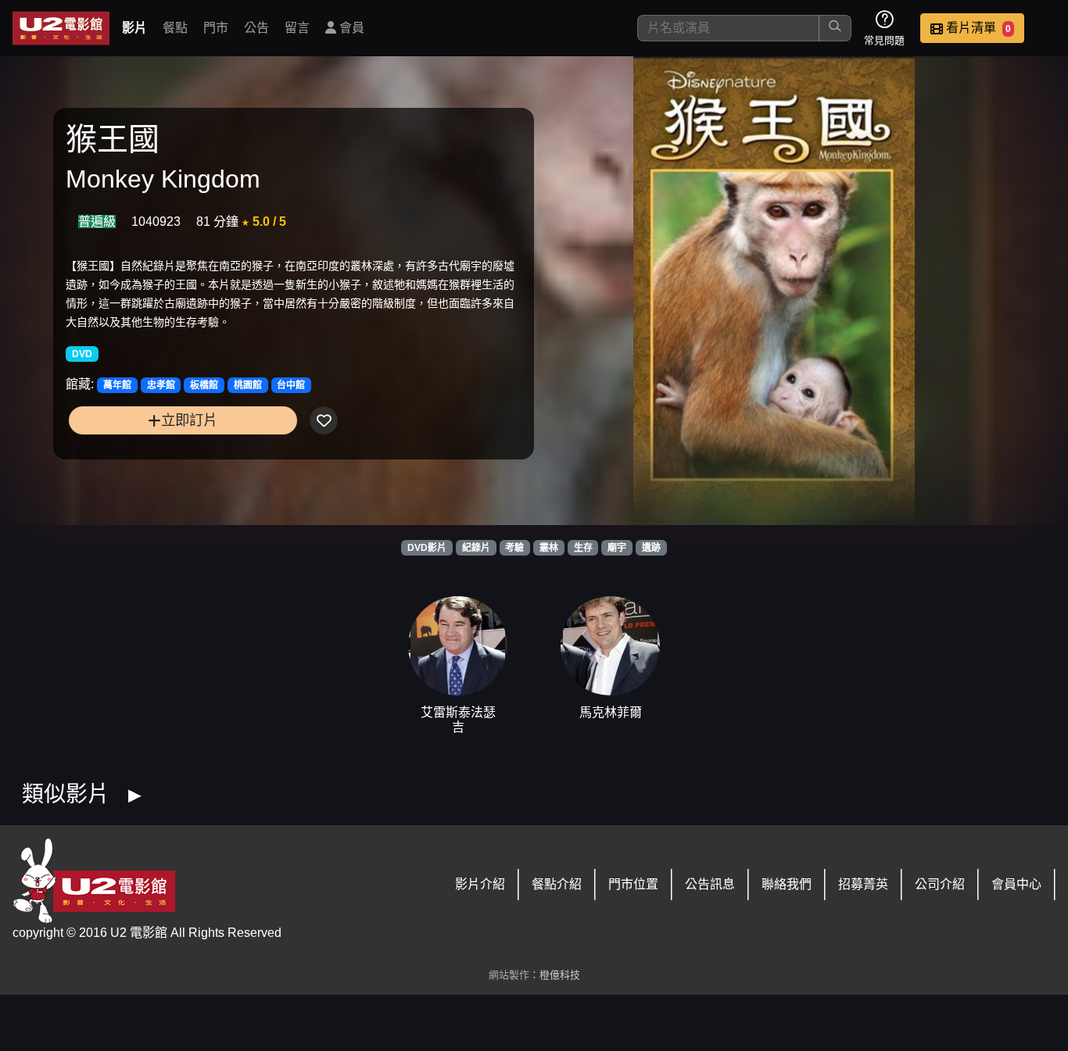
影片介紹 (480, 884)
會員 (350, 27)
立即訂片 (189, 420)
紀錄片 (476, 547)
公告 (256, 27)
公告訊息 (710, 884)
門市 (215, 27)
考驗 (514, 547)
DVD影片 (426, 547)
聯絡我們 (787, 884)
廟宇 (616, 547)
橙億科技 (559, 975)
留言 (297, 27)
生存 (583, 547)
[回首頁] (61, 28)
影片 (134, 27)
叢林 (548, 547)
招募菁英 (863, 884)
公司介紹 (940, 884)
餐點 (175, 27)
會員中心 (1016, 884)
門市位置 (633, 884)
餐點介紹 (557, 884)
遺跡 (651, 547)
